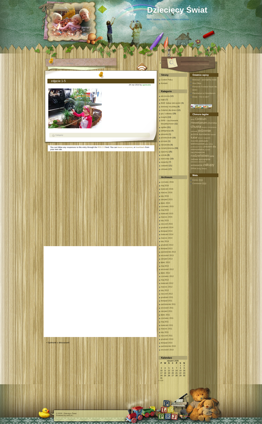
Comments (199, 183)
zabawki (164, 166)
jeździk (194, 134)
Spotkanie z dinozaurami (58, 342)
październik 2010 (168, 346)
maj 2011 (165, 322)
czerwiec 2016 (167, 182)
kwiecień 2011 (167, 325)
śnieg (199, 168)
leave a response (125, 147)
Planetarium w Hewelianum (203, 93)
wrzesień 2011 (167, 308)
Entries (197, 180)
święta (204, 168)
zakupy (208, 165)
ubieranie (202, 162)
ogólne (164, 127)
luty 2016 (165, 196)
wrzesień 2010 (167, 350)
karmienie (204, 134)
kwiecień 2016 (167, 189)
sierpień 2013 (167, 259)
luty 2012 (165, 290)
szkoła (164, 155)
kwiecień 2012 (167, 283)
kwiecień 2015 (167, 213)
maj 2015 (165, 210)
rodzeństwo (200, 156)
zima (193, 168)
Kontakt (164, 83)
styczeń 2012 (167, 294)
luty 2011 (165, 332)
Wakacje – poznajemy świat (204, 80)
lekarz (200, 138)
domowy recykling (169, 107)
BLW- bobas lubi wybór (171, 103)
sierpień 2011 (166, 311)
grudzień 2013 (167, 245)
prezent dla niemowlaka (203, 148)
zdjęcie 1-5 (58, 81)
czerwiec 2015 (167, 206)
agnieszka (146, 85)
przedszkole (166, 138)
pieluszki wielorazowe (199, 142)
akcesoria (165, 96)
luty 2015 (165, 220)
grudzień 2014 (167, 227)
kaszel (213, 134)
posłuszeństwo (197, 147)
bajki (163, 100)
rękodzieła (165, 145)
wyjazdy (164, 162)
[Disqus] (101, 199)
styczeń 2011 (167, 336)
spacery (164, 152)
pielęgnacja (166, 131)
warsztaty (165, 159)
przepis (164, 141)
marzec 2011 (166, 329)
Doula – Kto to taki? (200, 97)
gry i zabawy (166, 113)
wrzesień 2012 (167, 269)
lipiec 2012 (165, 273)
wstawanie (196, 165)
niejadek (206, 138)
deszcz (204, 127)
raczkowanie (198, 152)
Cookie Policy (167, 80)
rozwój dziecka (167, 148)
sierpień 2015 (167, 199)
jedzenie (204, 131)
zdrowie (164, 169)
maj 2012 (165, 280)
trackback (140, 147)
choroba (212, 122)
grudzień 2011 (167, 297)
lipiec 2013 (165, 262)
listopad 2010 (166, 343)
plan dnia (209, 144)
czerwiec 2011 (167, 318)
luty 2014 (165, 241)
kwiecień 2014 (167, 234)
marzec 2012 (166, 287)
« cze (160, 380)
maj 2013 (165, 266)
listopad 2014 (166, 231)
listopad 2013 (166, 248)
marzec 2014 (166, 238)
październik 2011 (168, 304)
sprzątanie (204, 159)
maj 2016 (165, 185)
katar (194, 137)
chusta (196, 127)
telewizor (194, 162)
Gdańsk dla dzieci (168, 110)
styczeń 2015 (167, 224)
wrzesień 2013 (167, 255)
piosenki (164, 134)
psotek (207, 150)
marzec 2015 (166, 217)
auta (192, 119)
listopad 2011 (166, 301)
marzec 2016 (166, 192)
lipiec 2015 (165, 203)
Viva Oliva (196, 83)
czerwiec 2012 (167, 276)
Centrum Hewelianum (199, 120)
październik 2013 (168, 252)
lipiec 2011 (165, 315)
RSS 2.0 (101, 147)
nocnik (194, 140)
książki (164, 117)
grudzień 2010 (167, 339)
